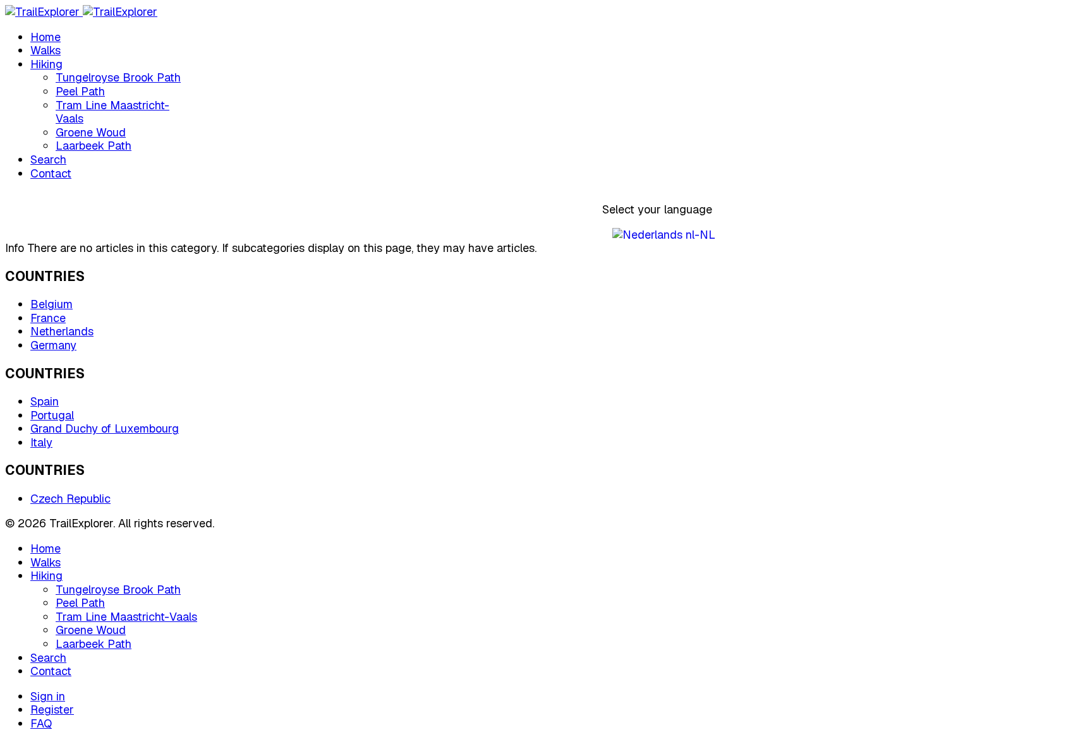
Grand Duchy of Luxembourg (104, 428)
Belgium (51, 304)
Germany (53, 345)
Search (48, 159)
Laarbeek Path (93, 145)
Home (45, 37)
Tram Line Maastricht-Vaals (112, 112)
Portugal (52, 415)
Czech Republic (70, 498)
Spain (44, 401)
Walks (45, 50)
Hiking (46, 64)
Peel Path (80, 91)
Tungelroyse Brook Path (118, 77)
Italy (41, 442)
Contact (50, 173)
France (48, 318)
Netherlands (62, 331)
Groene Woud (91, 132)
